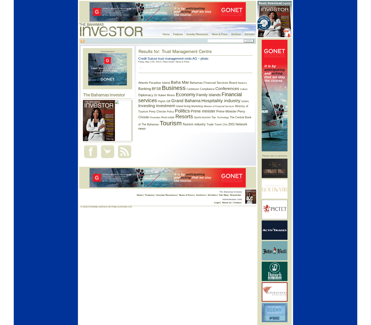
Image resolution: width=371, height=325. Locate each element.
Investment (165, 106)
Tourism (171, 123)
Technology (223, 117)
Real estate (168, 117)
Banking (144, 89)
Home (166, 34)
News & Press (219, 34)
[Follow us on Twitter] (107, 159)
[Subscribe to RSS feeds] (124, 159)
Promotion (155, 117)
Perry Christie (157, 111)
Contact (237, 202)
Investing (146, 105)
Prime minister (203, 111)
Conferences (227, 88)
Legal (217, 202)
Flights (162, 101)
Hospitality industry (220, 100)
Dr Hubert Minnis (164, 95)
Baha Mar (180, 82)
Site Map (223, 195)
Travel (218, 124)
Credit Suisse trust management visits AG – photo (173, 58)
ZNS (225, 124)
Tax (213, 117)
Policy (170, 111)
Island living (183, 106)
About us (226, 202)
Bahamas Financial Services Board (213, 82)
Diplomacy (145, 95)
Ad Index (250, 34)
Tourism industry (194, 124)
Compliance (207, 89)
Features (178, 34)
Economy (185, 94)
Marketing (197, 106)
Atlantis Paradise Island (154, 82)
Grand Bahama (186, 100)
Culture (244, 89)
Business (174, 88)
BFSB (156, 89)
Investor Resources (197, 34)
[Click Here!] (274, 177)
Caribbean (193, 89)
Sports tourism (202, 117)
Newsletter (235, 195)
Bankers (242, 83)
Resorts (184, 116)
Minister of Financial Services (219, 106)
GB (168, 101)
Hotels (245, 101)
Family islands (208, 95)
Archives (236, 34)
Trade (210, 124)
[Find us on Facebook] (90, 159)
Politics (182, 111)
